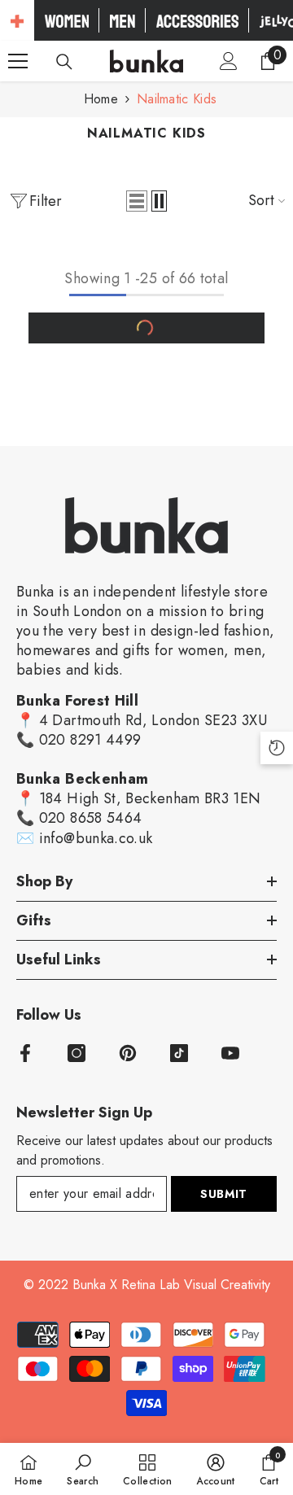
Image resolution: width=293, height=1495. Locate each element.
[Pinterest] (127, 1053)
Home (101, 99)
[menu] (18, 61)
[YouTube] (230, 1053)
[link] (82, 1469)
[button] (136, 201)
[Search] (64, 62)
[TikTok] (179, 1053)
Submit (223, 1194)
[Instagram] (76, 1053)
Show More (146, 328)
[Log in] (229, 61)
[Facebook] (25, 1053)
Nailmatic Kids (176, 99)
